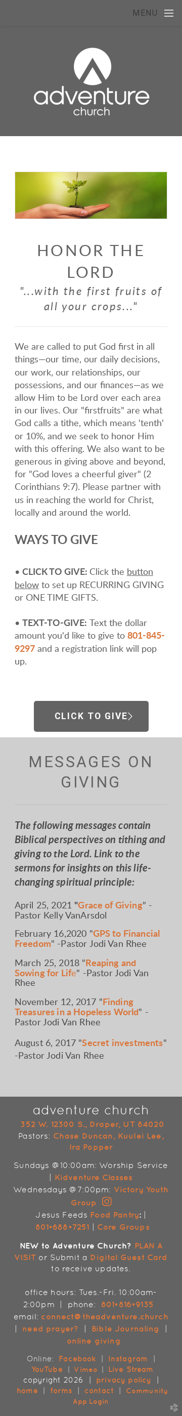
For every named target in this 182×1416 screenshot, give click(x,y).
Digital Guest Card (128, 1257)
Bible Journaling (125, 1328)
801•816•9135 (127, 1304)
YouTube (47, 1369)
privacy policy (123, 1380)
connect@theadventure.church (104, 1316)
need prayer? (50, 1328)
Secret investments (122, 1043)
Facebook (77, 1358)
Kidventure (77, 1177)
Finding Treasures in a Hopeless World (77, 1007)
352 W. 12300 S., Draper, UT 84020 (92, 1124)
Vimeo (86, 1369)
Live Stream (131, 1369)
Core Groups (123, 1226)
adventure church (91, 1109)
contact (100, 1390)
